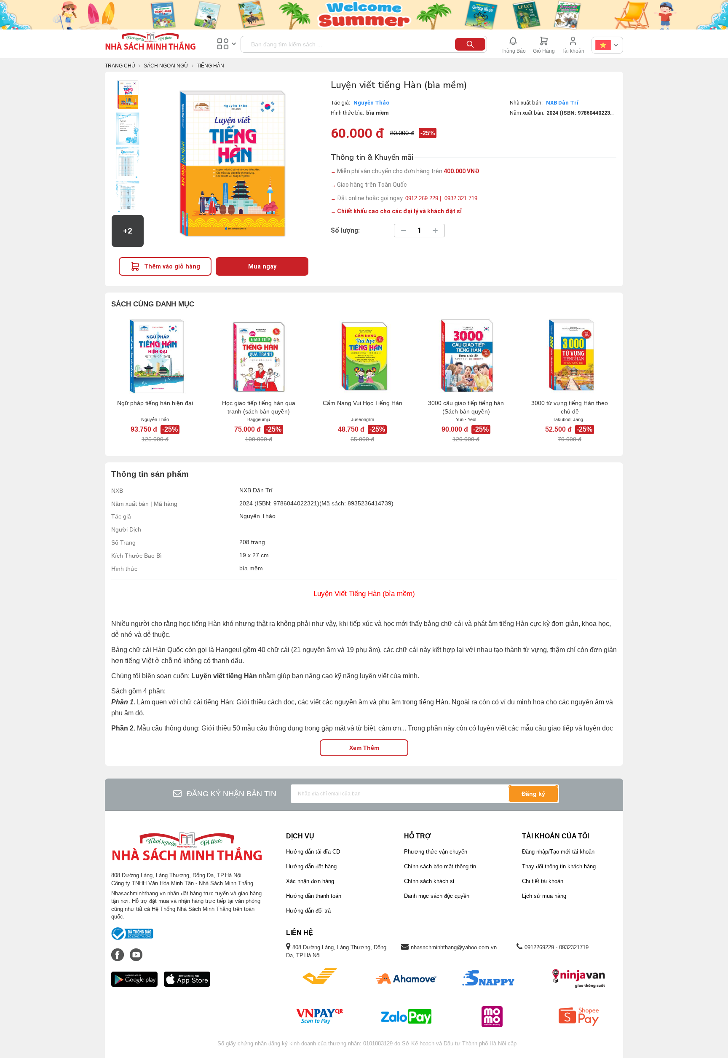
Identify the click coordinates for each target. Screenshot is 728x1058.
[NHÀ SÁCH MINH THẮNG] (150, 42)
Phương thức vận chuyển (435, 852)
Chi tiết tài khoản (542, 881)
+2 (127, 231)
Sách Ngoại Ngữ (166, 66)
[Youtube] (136, 950)
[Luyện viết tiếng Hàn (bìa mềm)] (128, 94)
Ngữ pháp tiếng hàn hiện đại (155, 403)
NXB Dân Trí (562, 102)
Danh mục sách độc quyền (436, 896)
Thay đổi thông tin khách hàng (559, 866)
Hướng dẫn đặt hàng (311, 866)
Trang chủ (120, 66)
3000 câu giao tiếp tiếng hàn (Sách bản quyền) (466, 407)
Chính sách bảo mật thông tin (440, 866)
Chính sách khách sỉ (429, 881)
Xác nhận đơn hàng (310, 881)
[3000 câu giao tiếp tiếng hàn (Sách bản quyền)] (466, 356)
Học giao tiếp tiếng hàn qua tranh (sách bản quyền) (258, 407)
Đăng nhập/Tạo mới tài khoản (558, 852)
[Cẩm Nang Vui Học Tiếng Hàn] (362, 356)
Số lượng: (345, 230)
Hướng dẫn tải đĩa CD (313, 852)
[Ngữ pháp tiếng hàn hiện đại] (155, 356)
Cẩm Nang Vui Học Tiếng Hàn (362, 403)
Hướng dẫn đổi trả (308, 911)
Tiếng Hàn (210, 66)
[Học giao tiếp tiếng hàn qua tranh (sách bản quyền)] (258, 356)
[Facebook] (118, 950)
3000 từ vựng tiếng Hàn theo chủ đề (569, 407)
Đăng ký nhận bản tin (231, 793)
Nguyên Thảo (371, 102)
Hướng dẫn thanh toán (313, 896)
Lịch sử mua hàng (544, 896)
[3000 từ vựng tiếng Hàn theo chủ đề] (569, 356)
